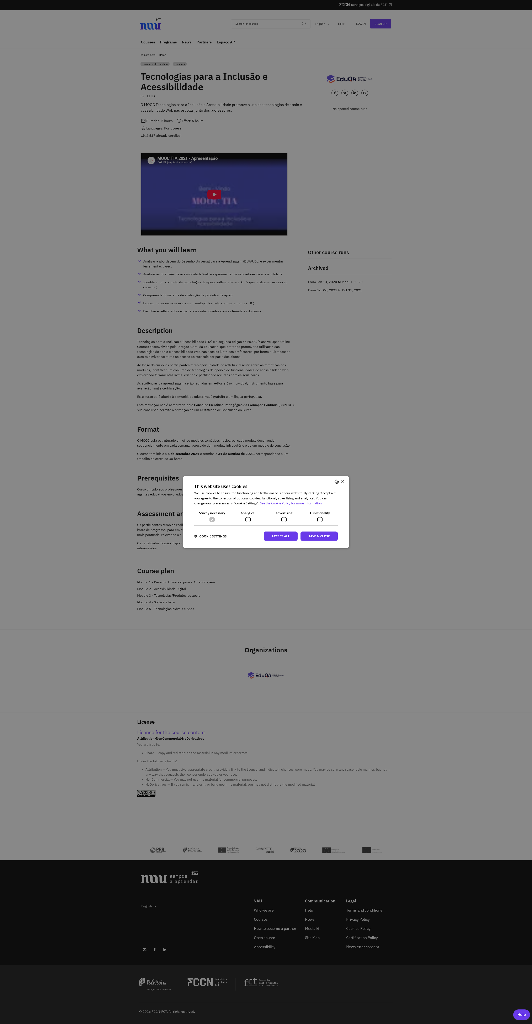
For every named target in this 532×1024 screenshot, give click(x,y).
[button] (210, 536)
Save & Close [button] (319, 536)
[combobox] (337, 481)
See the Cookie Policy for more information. (291, 503)
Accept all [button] (281, 536)
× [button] (342, 481)
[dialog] (266, 512)
